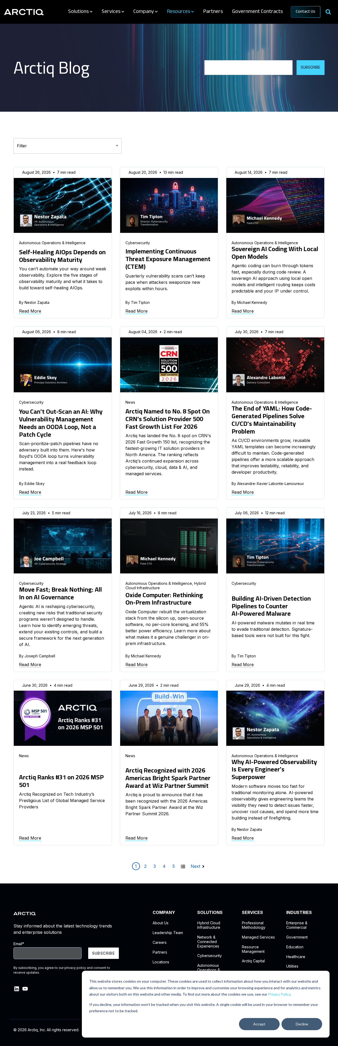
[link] (24, 11)
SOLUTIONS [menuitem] (210, 912)
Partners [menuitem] (160, 952)
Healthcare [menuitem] (295, 957)
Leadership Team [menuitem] (168, 933)
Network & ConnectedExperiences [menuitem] (208, 941)
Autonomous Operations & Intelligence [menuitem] (208, 970)
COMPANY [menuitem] (164, 912)
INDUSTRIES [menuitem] (299, 912)
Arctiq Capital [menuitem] (253, 961)
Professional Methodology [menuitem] (253, 925)
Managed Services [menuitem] (258, 937)
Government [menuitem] (297, 937)
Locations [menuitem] (161, 962)
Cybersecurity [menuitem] (209, 956)
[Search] (328, 12)
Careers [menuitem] (160, 942)
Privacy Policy (279, 994)
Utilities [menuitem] (292, 966)
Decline (302, 1024)
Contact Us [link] (305, 11)
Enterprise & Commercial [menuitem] (296, 925)
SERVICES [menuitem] (252, 912)
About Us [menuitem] (160, 923)
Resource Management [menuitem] (253, 949)
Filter (22, 145)
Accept (259, 1024)
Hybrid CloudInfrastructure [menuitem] (208, 925)
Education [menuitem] (294, 947)
